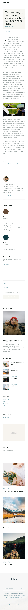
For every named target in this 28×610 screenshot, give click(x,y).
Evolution (6, 399)
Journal (5, 403)
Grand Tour (6, 338)
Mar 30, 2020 (6, 31)
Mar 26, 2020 (6, 337)
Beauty (5, 161)
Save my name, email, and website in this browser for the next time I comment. (13, 291)
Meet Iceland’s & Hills (17, 363)
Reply (4, 220)
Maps (4, 407)
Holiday (5, 401)
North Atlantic (14, 386)
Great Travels (14, 370)
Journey (5, 489)
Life (12, 338)
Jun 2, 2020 (14, 361)
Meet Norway (14, 378)
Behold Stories (7, 526)
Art (4, 33)
